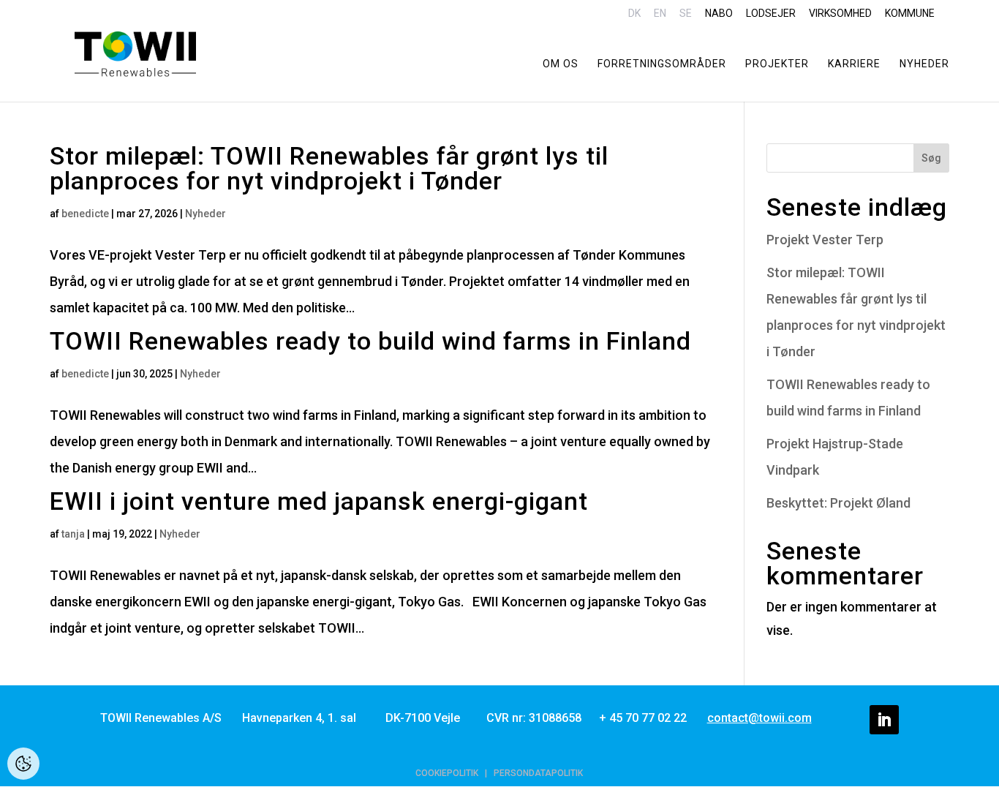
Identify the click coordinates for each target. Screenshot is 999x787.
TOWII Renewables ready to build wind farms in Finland (370, 340)
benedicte (85, 213)
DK (634, 13)
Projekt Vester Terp (824, 239)
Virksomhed (840, 13)
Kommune (910, 13)
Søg (931, 158)
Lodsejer (771, 13)
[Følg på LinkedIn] (884, 719)
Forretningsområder (661, 64)
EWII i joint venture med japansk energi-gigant (319, 501)
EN (660, 13)
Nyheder (924, 64)
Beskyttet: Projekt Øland (838, 503)
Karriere (854, 64)
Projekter (777, 64)
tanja (73, 534)
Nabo (719, 13)
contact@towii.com (759, 718)
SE (685, 13)
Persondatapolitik (538, 773)
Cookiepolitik (446, 773)
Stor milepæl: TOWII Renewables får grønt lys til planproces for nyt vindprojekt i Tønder (329, 168)
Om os (560, 64)
